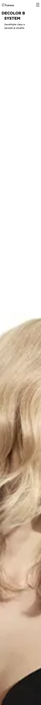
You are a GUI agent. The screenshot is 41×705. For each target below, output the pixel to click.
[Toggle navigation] (36, 5)
